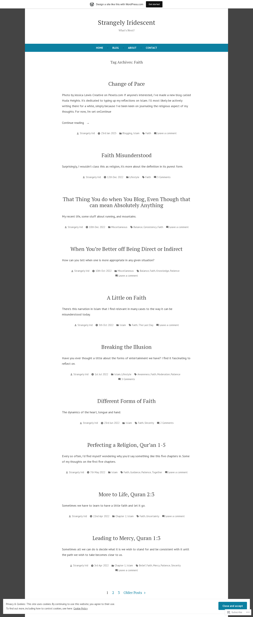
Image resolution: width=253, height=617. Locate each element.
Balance (138, 227)
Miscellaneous (119, 227)
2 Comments (167, 423)
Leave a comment (167, 133)
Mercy (156, 565)
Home (99, 47)
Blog (115, 47)
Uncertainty (152, 516)
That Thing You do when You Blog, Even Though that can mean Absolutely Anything (126, 202)
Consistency (150, 227)
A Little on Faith (126, 297)
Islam (136, 133)
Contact (151, 47)
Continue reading (73, 123)
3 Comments (164, 177)
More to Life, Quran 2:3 (127, 494)
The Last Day (146, 325)
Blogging (127, 133)
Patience (175, 270)
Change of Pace (126, 83)
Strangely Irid (87, 133)
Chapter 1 (120, 565)
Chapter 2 (120, 516)
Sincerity (149, 422)
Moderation (163, 374)
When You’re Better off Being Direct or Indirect (126, 248)
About (132, 47)
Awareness (144, 374)
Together (157, 472)
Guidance (135, 472)
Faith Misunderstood (127, 155)
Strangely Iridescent (126, 22)
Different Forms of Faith (126, 401)
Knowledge (162, 270)
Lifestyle (134, 177)
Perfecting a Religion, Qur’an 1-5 (126, 444)
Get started (154, 4)
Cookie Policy (80, 608)
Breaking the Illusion (126, 346)
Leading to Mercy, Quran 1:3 (126, 538)
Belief (142, 565)
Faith (148, 133)
